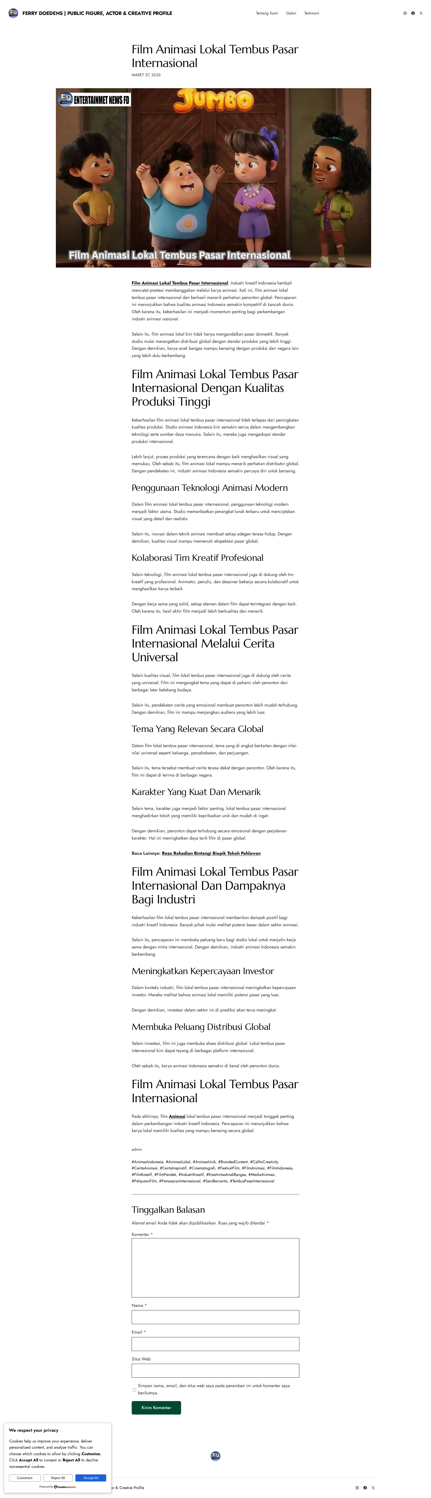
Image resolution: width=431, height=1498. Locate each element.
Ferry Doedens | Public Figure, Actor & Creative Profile (97, 13)
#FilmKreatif (142, 1174)
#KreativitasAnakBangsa (226, 1174)
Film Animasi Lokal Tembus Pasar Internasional (215, 56)
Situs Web (141, 1359)
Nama (139, 1305)
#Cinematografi (202, 1168)
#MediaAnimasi (261, 1174)
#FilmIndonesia (280, 1168)
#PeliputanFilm (144, 1181)
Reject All (58, 1478)
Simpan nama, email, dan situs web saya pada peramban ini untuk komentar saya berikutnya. (214, 1389)
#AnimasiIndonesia (147, 1162)
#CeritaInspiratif (173, 1168)
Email (139, 1332)
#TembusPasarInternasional (252, 1181)
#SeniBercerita (215, 1181)
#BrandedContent (233, 1162)
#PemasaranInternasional (180, 1181)
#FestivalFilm (228, 1168)
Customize (24, 1478)
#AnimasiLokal (178, 1162)
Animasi (177, 1116)
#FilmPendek (165, 1174)
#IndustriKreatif (191, 1174)
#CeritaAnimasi (144, 1168)
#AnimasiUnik (204, 1162)
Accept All (91, 1478)
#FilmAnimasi (253, 1168)
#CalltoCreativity (264, 1162)
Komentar (142, 1234)
